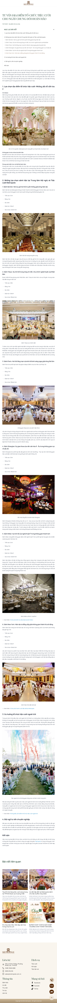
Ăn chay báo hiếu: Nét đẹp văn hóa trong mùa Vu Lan (14, 926)
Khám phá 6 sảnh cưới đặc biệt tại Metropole (22, 708)
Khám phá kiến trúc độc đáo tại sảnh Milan (21, 620)
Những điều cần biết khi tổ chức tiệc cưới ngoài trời (24, 813)
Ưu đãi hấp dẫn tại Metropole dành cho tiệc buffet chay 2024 (41, 893)
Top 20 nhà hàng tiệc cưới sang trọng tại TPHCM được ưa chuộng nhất (15, 893)
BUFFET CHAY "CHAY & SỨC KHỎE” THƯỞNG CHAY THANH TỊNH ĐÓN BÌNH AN (40, 926)
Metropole (38, 841)
